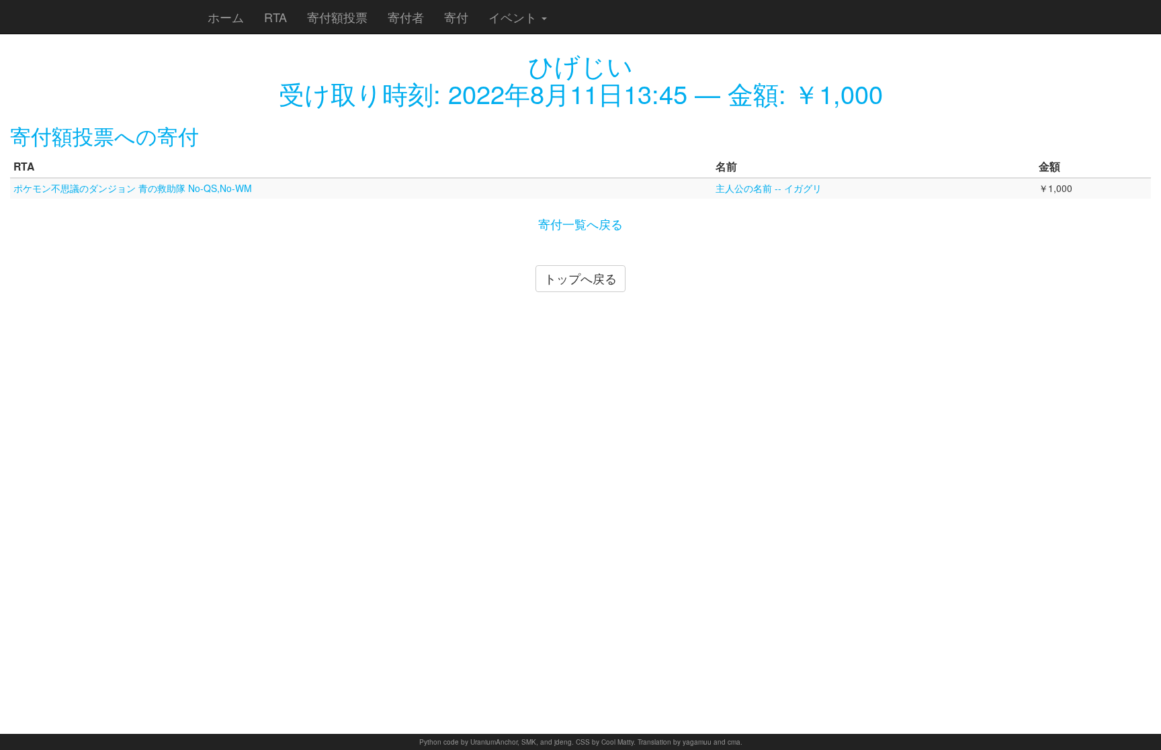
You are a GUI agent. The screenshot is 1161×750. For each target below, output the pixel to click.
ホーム (226, 17)
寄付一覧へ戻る (580, 223)
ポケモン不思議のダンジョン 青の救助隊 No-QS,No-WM (132, 188)
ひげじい (580, 64)
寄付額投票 (337, 17)
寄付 (456, 17)
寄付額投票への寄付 (104, 135)
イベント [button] (514, 17)
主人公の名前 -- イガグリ (769, 188)
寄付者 (406, 17)
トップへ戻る (580, 278)
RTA (275, 17)
